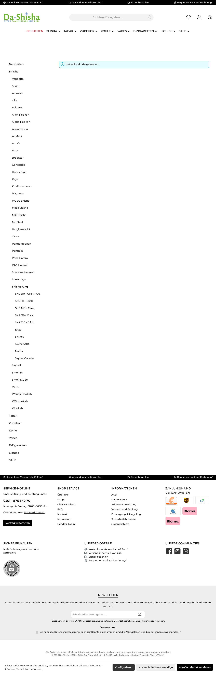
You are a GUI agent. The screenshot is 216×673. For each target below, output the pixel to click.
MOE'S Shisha (20, 200)
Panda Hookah (21, 243)
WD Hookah (20, 401)
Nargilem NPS (21, 229)
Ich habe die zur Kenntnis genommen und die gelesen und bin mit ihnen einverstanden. (110, 632)
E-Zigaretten (18, 445)
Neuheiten (16, 64)
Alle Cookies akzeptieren (195, 667)
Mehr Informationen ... (29, 669)
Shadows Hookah (23, 272)
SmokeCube (20, 379)
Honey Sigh (19, 172)
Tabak (13, 415)
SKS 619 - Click (24, 315)
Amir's (16, 143)
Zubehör (15, 423)
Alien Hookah (20, 114)
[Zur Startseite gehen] (21, 17)
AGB (114, 494)
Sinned (16, 365)
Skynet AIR (22, 344)
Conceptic (18, 164)
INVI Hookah (20, 265)
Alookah (17, 93)
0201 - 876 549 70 (16, 501)
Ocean (16, 236)
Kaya (15, 179)
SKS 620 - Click (24, 322)
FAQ (60, 509)
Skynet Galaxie (24, 358)
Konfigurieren (123, 667)
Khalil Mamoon (21, 186)
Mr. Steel (17, 222)
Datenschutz (119, 499)
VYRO (16, 386)
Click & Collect (66, 504)
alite (14, 100)
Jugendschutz (120, 524)
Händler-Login (66, 524)
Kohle (13, 430)
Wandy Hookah (22, 394)
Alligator (17, 107)
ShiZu (15, 86)
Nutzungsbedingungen (152, 621)
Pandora (17, 250)
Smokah (17, 372)
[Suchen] (150, 17)
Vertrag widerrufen (18, 523)
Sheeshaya (19, 279)
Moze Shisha (20, 207)
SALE (12, 460)
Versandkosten (98, 652)
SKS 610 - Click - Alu (27, 293)
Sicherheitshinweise (123, 519)
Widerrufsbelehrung (124, 504)
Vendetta (18, 78)
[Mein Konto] (199, 17)
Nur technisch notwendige (156, 667)
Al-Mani (17, 136)
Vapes (13, 438)
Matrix (19, 351)
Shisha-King (20, 286)
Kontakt (62, 514)
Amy (15, 150)
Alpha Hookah (21, 121)
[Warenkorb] (209, 17)
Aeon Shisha (20, 129)
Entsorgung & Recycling (126, 514)
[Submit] (139, 614)
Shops (61, 499)
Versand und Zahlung (124, 509)
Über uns (63, 494)
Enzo (18, 329)
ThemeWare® (157, 655)
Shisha (13, 71)
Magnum (18, 193)
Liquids (14, 452)
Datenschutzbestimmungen (70, 632)
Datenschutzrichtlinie (125, 621)
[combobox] (107, 17)
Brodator (17, 157)
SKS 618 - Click (24, 308)
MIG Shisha (19, 215)
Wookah (17, 408)
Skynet (19, 336)
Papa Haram (20, 258)
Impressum (64, 519)
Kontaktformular (34, 512)
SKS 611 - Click (24, 301)
